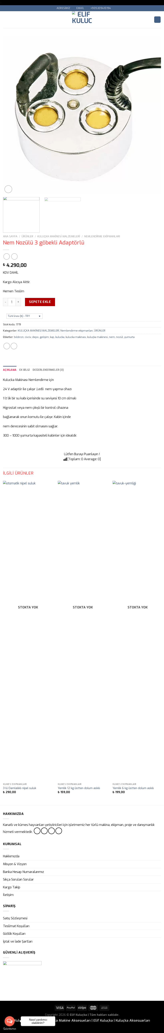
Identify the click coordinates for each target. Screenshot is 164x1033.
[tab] (9, 370)
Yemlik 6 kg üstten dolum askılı (133, 788)
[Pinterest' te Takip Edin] (51, 831)
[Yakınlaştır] (8, 189)
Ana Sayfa (10, 236)
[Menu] (5, 19)
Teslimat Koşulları (16, 926)
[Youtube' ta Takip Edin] (58, 831)
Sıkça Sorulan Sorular (18, 879)
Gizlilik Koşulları (14, 934)
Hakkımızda (11, 856)
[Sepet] (157, 19)
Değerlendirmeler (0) (48, 370)
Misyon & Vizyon (15, 864)
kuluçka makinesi (97, 337)
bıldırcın (19, 337)
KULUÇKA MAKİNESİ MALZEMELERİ (58, 236)
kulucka (59, 337)
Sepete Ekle (40, 302)
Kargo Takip (11, 887)
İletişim (8, 895)
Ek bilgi (24, 370)
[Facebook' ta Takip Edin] (37, 831)
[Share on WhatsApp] (6, 346)
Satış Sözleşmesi (15, 918)
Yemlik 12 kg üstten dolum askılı (79, 788)
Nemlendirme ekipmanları (102, 236)
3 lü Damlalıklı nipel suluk (19, 788)
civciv (28, 337)
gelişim (44, 337)
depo (35, 337)
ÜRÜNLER (27, 236)
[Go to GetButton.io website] (9, 1029)
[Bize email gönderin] (44, 831)
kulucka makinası (76, 337)
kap (52, 337)
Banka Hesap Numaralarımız (23, 872)
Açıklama (9, 370)
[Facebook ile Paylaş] (14, 346)
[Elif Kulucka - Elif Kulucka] (82, 19)
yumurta (129, 337)
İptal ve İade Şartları (17, 941)
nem (112, 337)
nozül (119, 337)
